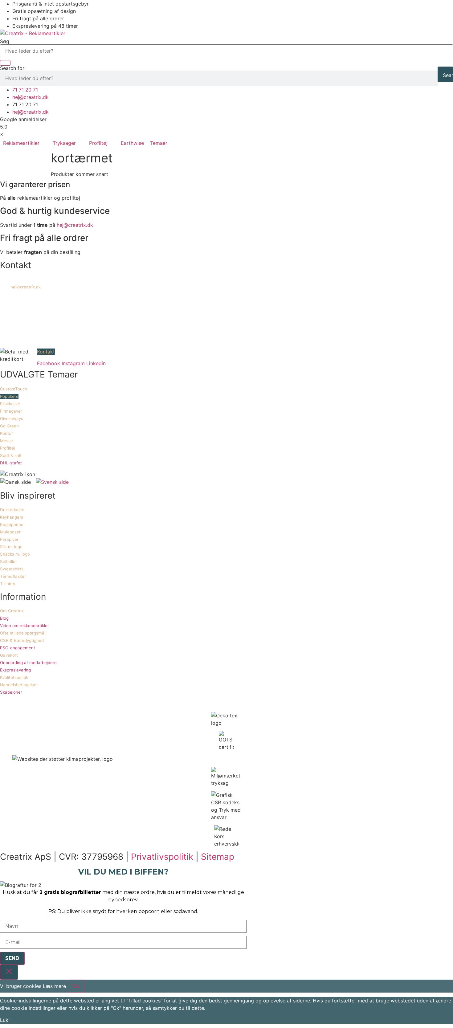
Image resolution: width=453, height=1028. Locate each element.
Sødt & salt (11, 455)
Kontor (6, 433)
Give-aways (11, 418)
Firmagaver (11, 411)
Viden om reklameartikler (24, 625)
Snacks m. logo (15, 554)
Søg (4, 41)
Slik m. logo (11, 546)
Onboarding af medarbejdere (28, 662)
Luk (4, 1020)
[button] (25, 143)
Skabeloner (11, 692)
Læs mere (54, 986)
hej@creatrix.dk (75, 225)
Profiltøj (7, 448)
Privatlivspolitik (162, 856)
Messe (6, 440)
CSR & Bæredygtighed (22, 640)
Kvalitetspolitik (14, 677)
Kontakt (46, 352)
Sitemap (217, 856)
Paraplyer (9, 539)
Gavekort (9, 655)
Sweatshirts (11, 568)
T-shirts (7, 583)
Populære (9, 396)
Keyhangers (11, 517)
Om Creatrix (12, 610)
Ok (76, 986)
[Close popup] (9, 972)
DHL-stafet (11, 462)
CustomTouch (13, 388)
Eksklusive (10, 403)
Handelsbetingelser (19, 684)
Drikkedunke (12, 509)
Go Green (9, 425)
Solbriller (8, 561)
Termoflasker (13, 576)
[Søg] (5, 63)
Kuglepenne (11, 524)
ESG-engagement (17, 647)
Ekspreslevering (15, 669)
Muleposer (10, 531)
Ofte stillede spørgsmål (22, 632)
